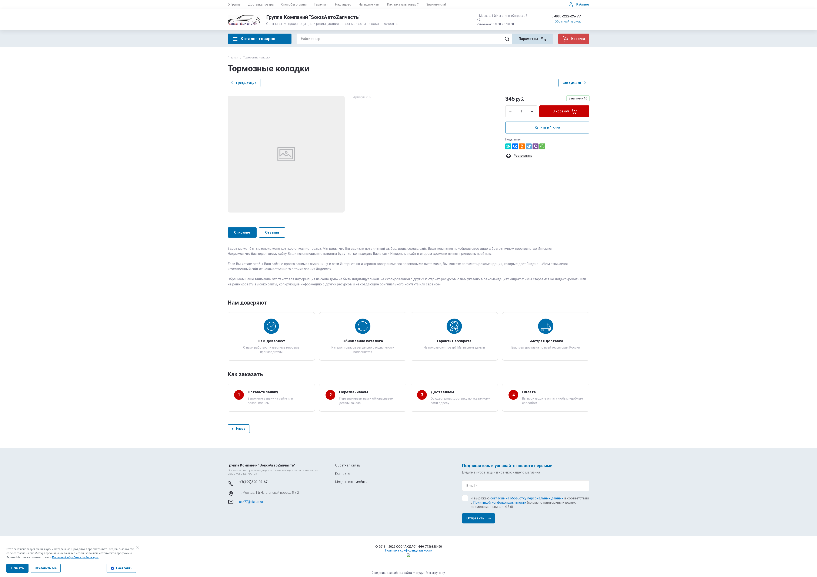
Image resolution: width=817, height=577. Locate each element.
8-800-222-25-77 (566, 16)
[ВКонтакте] (515, 146)
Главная (233, 57)
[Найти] (507, 39)
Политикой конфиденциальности (499, 502)
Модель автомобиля (351, 482)
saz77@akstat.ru (251, 502)
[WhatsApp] (542, 146)
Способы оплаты (294, 4)
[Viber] (535, 146)
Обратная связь (347, 465)
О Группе (234, 4)
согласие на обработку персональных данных (526, 498)
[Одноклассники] (522, 146)
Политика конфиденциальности (408, 550)
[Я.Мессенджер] (508, 146)
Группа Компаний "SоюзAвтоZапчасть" (313, 17)
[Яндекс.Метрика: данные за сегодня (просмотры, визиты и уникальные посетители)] (408, 555)
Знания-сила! (436, 4)
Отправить (475, 518)
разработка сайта (399, 572)
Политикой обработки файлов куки (75, 557)
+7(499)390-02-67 (253, 481)
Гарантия (320, 4)
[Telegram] (529, 146)
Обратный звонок (568, 21)
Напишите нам (369, 4)
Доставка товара (261, 4)
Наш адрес (343, 4)
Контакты (342, 474)
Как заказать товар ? (403, 4)
